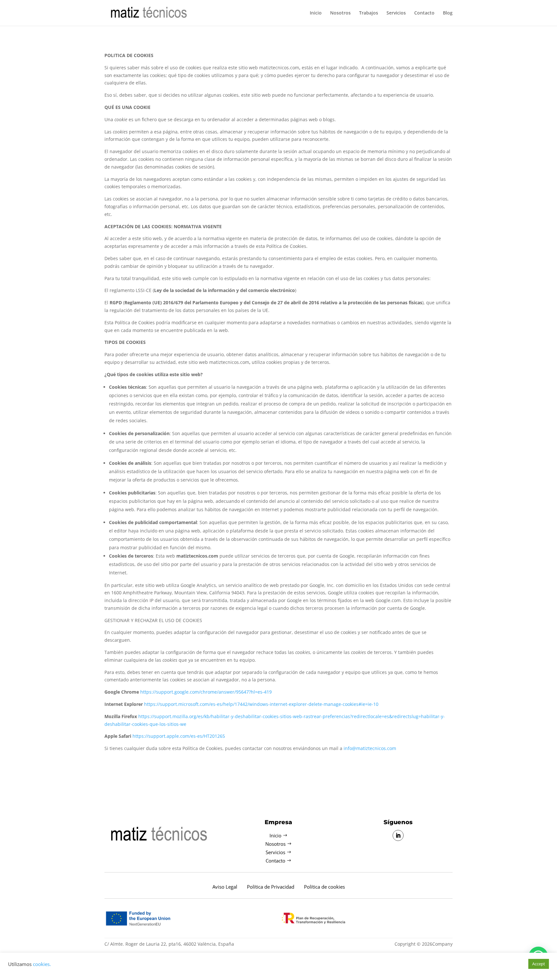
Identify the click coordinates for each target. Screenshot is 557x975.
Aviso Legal (224, 886)
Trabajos (368, 13)
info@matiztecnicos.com (370, 748)
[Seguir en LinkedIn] (398, 835)
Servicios (396, 13)
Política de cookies (324, 886)
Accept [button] (538, 964)
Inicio (316, 13)
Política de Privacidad (270, 886)
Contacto (424, 13)
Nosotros (340, 13)
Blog (448, 13)
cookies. (42, 964)
